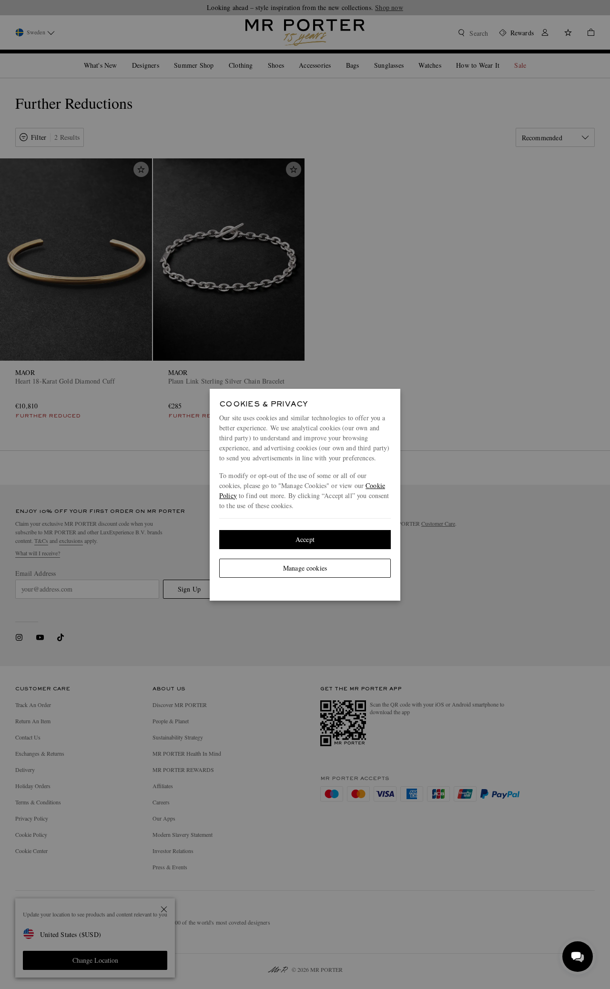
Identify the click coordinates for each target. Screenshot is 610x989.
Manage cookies (305, 568)
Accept (305, 539)
